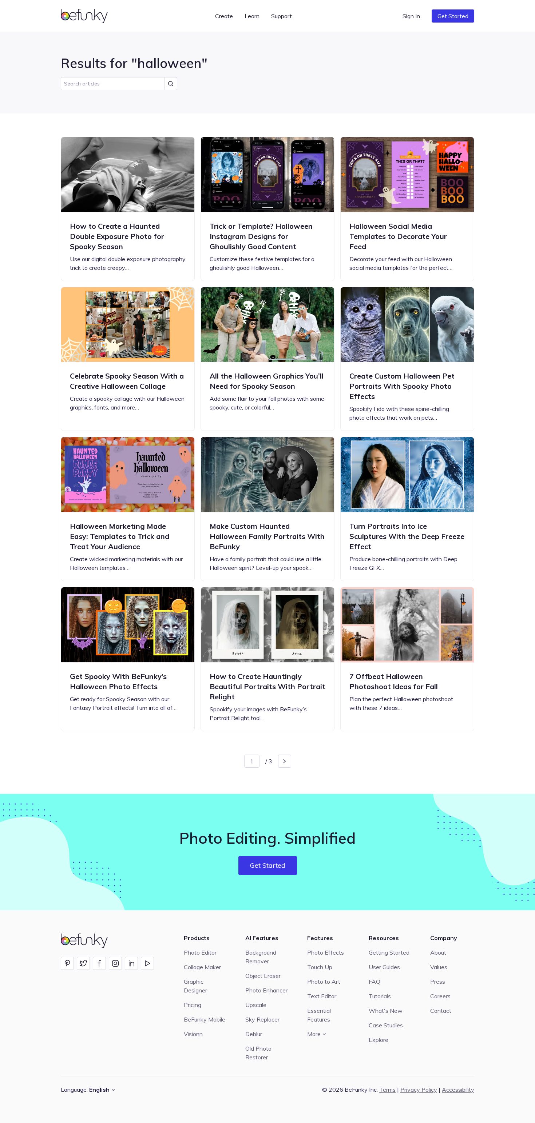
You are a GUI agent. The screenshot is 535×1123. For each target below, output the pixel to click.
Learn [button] (252, 16)
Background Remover (260, 957)
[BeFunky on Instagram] (115, 963)
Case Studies (386, 1025)
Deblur (253, 1034)
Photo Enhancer (266, 990)
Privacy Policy (418, 1089)
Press (437, 981)
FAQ (374, 981)
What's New (386, 1010)
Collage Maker (202, 967)
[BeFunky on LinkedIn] (131, 963)
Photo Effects (325, 952)
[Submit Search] (170, 83)
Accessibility (458, 1089)
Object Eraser (263, 975)
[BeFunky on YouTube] (147, 963)
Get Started (452, 16)
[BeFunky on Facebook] (99, 963)
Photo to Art (323, 981)
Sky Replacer (262, 1019)
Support (281, 16)
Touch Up (319, 967)
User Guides (384, 967)
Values (438, 967)
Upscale (255, 1004)
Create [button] (224, 16)
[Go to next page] (284, 761)
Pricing (192, 1004)
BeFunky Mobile (204, 1019)
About (438, 952)
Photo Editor (200, 952)
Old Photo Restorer (258, 1053)
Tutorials (380, 996)
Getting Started (389, 952)
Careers (440, 996)
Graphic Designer (195, 986)
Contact (440, 1010)
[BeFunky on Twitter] (83, 963)
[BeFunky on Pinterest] (67, 963)
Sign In (411, 16)
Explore (378, 1039)
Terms (387, 1089)
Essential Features (319, 1015)
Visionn (193, 1034)
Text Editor (321, 996)
